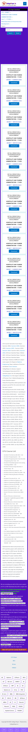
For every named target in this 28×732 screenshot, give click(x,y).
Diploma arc (7, 690)
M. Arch (4, 694)
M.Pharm (22, 698)
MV (3, 698)
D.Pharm (17, 677)
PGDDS (21, 706)
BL (18, 685)
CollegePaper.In (7, 375)
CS (15, 702)
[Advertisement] (14, 49)
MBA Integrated (20, 694)
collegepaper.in (7, 593)
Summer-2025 (10, 348)
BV (23, 685)
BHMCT (18, 681)
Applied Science (9, 710)
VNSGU (14, 667)
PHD (22, 690)
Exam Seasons (13, 366)
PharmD (21, 702)
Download (14, 82)
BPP (12, 685)
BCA (14, 660)
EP (3, 681)
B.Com (14, 664)
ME (16, 698)
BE (2, 677)
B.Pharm (5, 685)
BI (23, 681)
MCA (24, 677)
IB (10, 702)
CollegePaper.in (6, 644)
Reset (17, 33)
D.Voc (15, 690)
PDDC (13, 706)
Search (10, 33)
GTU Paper (14, 657)
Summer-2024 (7, 350)
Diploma (8, 677)
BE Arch (10, 681)
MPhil (4, 702)
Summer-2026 (15, 346)
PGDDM (19, 710)
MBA (11, 694)
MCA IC (9, 698)
